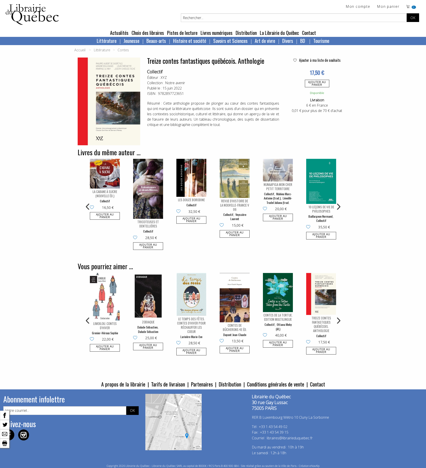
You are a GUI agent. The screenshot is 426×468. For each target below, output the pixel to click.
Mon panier (388, 7)
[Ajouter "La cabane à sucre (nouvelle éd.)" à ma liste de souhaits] (93, 207)
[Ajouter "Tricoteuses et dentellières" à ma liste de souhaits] (136, 237)
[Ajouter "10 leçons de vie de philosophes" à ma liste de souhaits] (309, 227)
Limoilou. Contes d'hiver (105, 325)
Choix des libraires (148, 32)
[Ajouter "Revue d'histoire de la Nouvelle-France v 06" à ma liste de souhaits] (223, 225)
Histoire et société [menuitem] (189, 40)
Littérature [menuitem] (106, 40)
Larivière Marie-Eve (191, 336)
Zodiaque (148, 321)
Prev (87, 206)
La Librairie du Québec (279, 32)
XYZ (164, 77)
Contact (309, 32)
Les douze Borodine (191, 199)
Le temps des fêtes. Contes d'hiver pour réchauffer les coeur (191, 325)
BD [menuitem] (303, 40)
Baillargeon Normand (320, 216)
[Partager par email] (4, 433)
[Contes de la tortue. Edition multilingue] (278, 292)
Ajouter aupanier (317, 83)
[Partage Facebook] (4, 414)
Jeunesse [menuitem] (131, 40)
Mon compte (358, 7)
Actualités (119, 32)
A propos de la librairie (123, 384)
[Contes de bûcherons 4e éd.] (235, 297)
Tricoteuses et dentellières (148, 223)
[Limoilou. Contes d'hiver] (105, 297)
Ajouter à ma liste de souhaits (319, 60)
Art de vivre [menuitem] (265, 40)
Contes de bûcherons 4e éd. (235, 327)
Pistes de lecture (182, 32)
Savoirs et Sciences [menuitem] (230, 40)
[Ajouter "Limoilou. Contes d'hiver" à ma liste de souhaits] (93, 339)
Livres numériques (217, 32)
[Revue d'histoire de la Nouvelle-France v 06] (235, 178)
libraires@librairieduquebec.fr (290, 438)
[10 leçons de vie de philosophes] (321, 181)
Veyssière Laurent (238, 216)
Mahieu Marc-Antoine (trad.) (278, 196)
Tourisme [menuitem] (321, 40)
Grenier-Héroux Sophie (105, 333)
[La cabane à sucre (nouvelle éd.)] (105, 174)
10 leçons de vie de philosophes (321, 208)
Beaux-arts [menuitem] (156, 40)
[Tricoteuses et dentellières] (148, 189)
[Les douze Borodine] (191, 178)
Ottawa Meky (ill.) (284, 326)
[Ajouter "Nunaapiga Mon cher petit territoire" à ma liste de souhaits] (266, 209)
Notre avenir (175, 82)
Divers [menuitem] (287, 40)
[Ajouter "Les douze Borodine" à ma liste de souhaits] (179, 211)
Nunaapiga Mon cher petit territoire (278, 186)
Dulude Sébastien (147, 327)
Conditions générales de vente (275, 384)
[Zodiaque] (148, 296)
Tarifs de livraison (168, 384)
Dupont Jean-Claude (234, 334)
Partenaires (202, 384)
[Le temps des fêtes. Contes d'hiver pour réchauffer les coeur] (191, 294)
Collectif (155, 72)
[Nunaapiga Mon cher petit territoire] (278, 170)
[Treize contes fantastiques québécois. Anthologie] (321, 294)
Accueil (79, 50)
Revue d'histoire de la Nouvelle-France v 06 (234, 205)
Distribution (246, 32)
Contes (123, 50)
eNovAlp (315, 466)
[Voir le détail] (105, 174)
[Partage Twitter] (4, 424)
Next (338, 206)
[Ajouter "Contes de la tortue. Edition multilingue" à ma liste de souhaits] (266, 335)
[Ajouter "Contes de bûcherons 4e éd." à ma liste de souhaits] (223, 341)
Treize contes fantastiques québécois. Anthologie (321, 324)
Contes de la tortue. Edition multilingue (277, 317)
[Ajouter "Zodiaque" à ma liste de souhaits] (136, 338)
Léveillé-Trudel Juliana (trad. (279, 200)
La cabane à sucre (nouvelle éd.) (105, 193)
